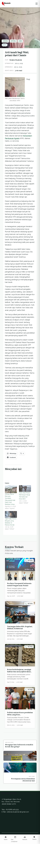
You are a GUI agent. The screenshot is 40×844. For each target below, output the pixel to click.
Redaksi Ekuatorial (16, 60)
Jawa (20, 41)
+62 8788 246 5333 (12, 809)
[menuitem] (5, 838)
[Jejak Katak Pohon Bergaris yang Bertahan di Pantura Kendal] (11, 514)
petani (4, 45)
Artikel (13, 41)
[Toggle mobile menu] (36, 3)
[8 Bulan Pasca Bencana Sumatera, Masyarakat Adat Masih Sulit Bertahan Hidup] (11, 489)
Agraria (5, 41)
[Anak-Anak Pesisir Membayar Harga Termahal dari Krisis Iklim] (25, 488)
